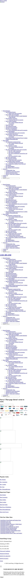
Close (2, 577)
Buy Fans (2, 487)
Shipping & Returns (4, 553)
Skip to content (3, 0)
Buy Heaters (3, 479)
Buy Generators (3, 482)
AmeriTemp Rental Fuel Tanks (7, 532)
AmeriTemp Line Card (5, 521)
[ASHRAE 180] (5, 460)
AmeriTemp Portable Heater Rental (8, 529)
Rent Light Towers (4, 512)
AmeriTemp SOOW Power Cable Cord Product (11, 533)
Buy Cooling (3, 484)
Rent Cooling (3, 502)
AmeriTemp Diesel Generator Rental (8, 528)
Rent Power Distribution (5, 507)
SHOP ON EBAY (4, 558)
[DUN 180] (7, 442)
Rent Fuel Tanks (3, 504)
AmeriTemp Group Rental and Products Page (10, 520)
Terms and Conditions (5, 551)
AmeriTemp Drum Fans (5, 522)
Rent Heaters (3, 495)
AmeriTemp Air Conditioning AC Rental (9, 526)
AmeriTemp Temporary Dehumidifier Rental (10, 530)
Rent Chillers (3, 499)
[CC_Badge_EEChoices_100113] (6, 474)
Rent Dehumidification (5, 509)
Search (4, 178)
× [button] (0, 182)
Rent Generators (3, 497)
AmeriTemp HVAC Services (6, 525)
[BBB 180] (11, 447)
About (1, 561)
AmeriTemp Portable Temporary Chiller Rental (11, 524)
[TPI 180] (6, 429)
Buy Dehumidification (5, 489)
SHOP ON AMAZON (5, 556)
